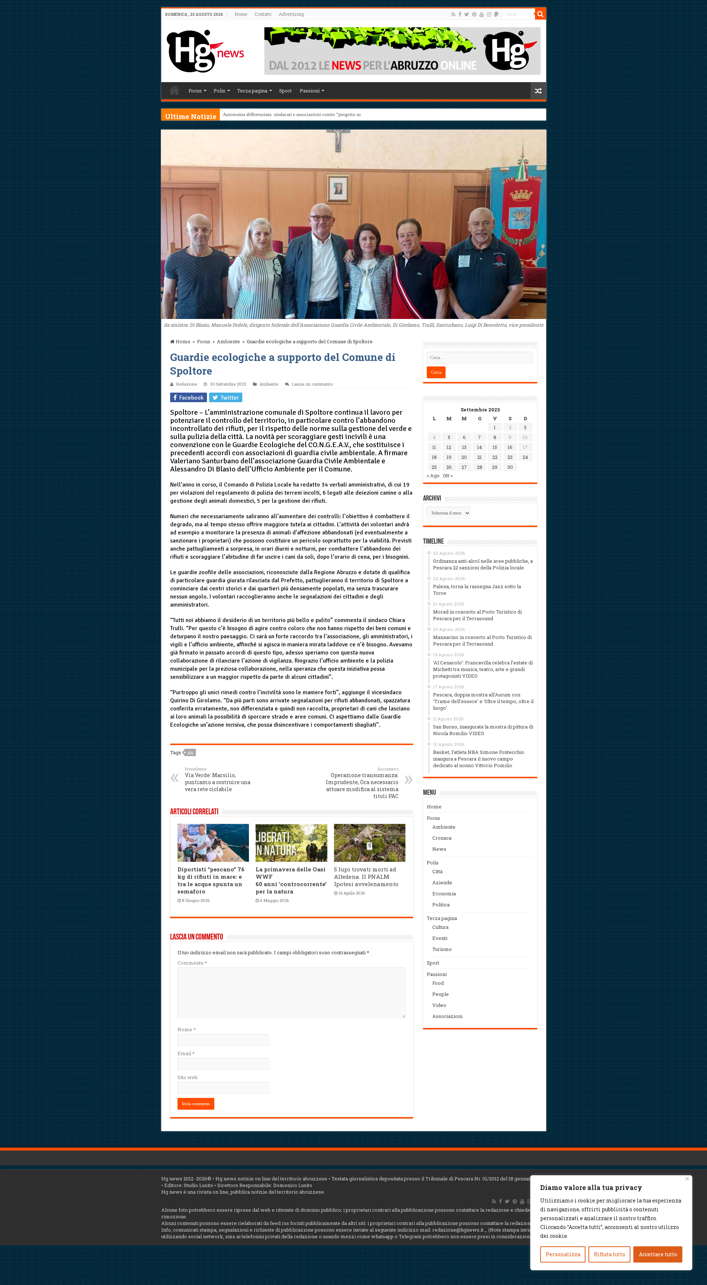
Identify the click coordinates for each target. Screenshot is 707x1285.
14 (479, 447)
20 (464, 457)
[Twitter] (467, 14)
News (439, 849)
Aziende (442, 882)
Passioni (310, 90)
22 (494, 457)
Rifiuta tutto (609, 1254)
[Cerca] (540, 14)
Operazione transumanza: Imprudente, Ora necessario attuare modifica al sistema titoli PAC (362, 783)
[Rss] (453, 14)
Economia (444, 893)
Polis (219, 90)
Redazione (186, 384)
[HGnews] (205, 50)
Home (241, 14)
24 (525, 457)
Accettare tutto (658, 1254)
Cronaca (441, 838)
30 (510, 467)
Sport (285, 90)
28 (479, 467)
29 (494, 467)
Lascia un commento (312, 384)
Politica (441, 904)
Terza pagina (252, 90)
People (440, 994)
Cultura (440, 927)
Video (439, 1005)
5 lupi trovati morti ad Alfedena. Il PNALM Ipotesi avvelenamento (366, 877)
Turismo (442, 949)
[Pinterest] (474, 14)
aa (190, 752)
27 (464, 467)
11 (434, 447)
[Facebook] (460, 14)
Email (185, 1053)
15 (495, 447)
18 (434, 457)
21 (479, 457)
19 (449, 457)
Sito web (187, 1077)
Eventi (439, 938)
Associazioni (447, 1016)
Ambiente (228, 341)
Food (438, 983)
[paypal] (496, 14)
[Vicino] (687, 1178)
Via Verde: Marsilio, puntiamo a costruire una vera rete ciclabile (217, 779)
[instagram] (489, 14)
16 (510, 447)
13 (464, 447)
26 (449, 467)
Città (437, 871)
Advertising (291, 14)
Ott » (448, 475)
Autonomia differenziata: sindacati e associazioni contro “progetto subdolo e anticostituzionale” (319, 114)
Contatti (262, 14)
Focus (195, 90)
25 (434, 467)
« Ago (433, 475)
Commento (192, 962)
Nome (186, 1029)
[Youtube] (482, 14)
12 (449, 447)
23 (510, 457)
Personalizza (563, 1254)
